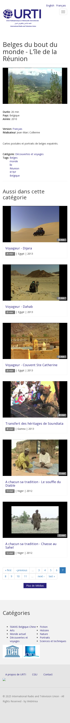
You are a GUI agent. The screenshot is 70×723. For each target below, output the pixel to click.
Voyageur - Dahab (19, 306)
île (11, 165)
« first (8, 570)
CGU (34, 674)
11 (25, 576)
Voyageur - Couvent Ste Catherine (31, 365)
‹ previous (21, 570)
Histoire (44, 630)
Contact (48, 674)
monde (14, 161)
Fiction (44, 626)
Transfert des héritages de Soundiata (34, 423)
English (50, 5)
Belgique (15, 175)
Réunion (14, 168)
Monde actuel (18, 634)
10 (18, 576)
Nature (44, 634)
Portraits (45, 637)
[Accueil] (27, 18)
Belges (14, 157)
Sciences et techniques (53, 641)
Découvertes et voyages (29, 154)
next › (41, 576)
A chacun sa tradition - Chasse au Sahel (31, 546)
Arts (12, 630)
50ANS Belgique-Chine (23, 626)
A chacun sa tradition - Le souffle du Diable (33, 484)
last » (52, 576)
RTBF (13, 172)
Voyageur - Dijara (18, 248)
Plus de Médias (35, 585)
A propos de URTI (15, 674)
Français (61, 5)
